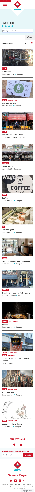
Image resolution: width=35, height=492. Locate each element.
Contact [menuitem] (32, 487)
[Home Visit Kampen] (17, 5)
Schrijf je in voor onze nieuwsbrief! (16, 451)
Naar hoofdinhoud (5, 1)
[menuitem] (30, 37)
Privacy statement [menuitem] (6, 487)
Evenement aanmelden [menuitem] (18, 489)
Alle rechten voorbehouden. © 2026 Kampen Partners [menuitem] (16, 485)
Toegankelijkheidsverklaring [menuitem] (20, 487)
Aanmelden (28, 455)
